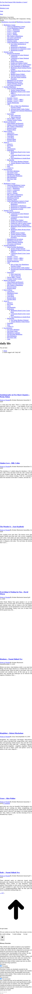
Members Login (4, 8)
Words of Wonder (5, 400)
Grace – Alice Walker (7, 798)
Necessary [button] (3, 964)
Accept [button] (25, 934)
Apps (1, 11)
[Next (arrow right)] (2, 993)
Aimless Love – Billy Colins (10, 463)
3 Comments (6, 803)
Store (1, 14)
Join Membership (5, 5)
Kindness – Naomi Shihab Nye (11, 659)
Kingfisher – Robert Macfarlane (11, 733)
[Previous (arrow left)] (0, 993)
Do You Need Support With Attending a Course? (13, 2)
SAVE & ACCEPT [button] (5, 990)
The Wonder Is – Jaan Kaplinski (12, 527)
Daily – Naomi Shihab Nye (10, 872)
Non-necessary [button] (4, 977)
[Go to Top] (16, 925)
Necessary (5, 966)
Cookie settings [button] (16, 934)
